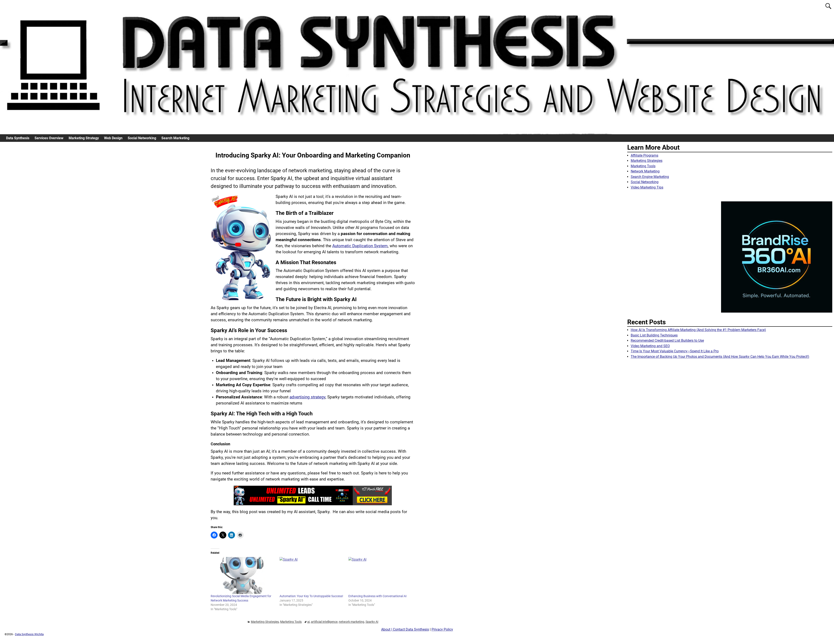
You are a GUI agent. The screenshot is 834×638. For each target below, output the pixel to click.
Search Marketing (175, 138)
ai (308, 621)
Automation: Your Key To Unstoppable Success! (311, 596)
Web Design (113, 138)
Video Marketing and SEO (650, 346)
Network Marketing (645, 171)
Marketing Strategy (84, 138)
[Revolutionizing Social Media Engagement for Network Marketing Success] (243, 575)
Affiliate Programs (644, 155)
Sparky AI (372, 621)
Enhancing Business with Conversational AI (377, 596)
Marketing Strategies (265, 621)
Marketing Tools (291, 621)
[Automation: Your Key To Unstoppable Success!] (312, 575)
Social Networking (142, 138)
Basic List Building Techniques (654, 335)
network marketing (351, 621)
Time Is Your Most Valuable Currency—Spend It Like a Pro (675, 351)
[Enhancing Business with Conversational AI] (380, 575)
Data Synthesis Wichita (29, 634)
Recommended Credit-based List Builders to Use (667, 340)
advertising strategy (307, 397)
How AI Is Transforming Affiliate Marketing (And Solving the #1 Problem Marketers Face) (698, 330)
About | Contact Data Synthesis (405, 629)
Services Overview (49, 138)
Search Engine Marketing (650, 177)
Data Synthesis (17, 138)
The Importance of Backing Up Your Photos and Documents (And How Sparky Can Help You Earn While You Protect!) (720, 357)
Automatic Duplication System (360, 246)
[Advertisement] (729, 400)
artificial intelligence (324, 621)
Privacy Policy (442, 629)
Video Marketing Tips (647, 187)
